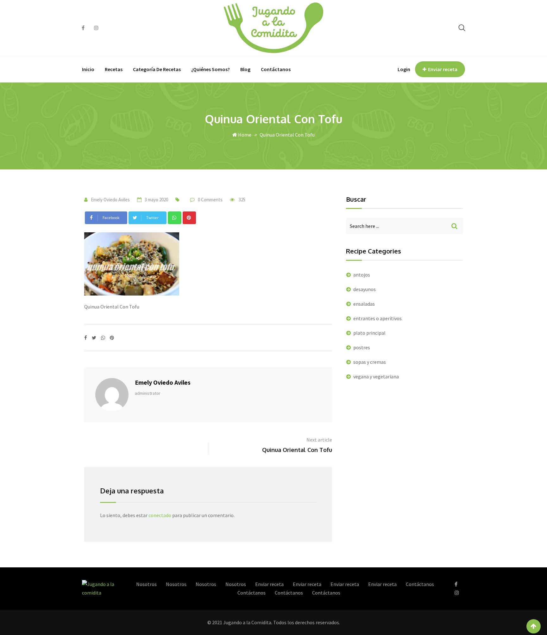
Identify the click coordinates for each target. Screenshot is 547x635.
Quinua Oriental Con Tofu (297, 449)
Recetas (114, 69)
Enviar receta (442, 69)
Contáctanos (276, 69)
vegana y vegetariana (376, 376)
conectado (159, 515)
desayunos (364, 289)
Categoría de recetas (157, 69)
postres (361, 347)
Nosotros (146, 584)
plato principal (369, 333)
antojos (361, 275)
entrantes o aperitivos (377, 318)
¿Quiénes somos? (210, 69)
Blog (245, 69)
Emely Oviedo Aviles (110, 200)
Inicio (88, 69)
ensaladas (364, 304)
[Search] (461, 28)
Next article (319, 440)
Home (244, 134)
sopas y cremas (369, 362)
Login (404, 69)
